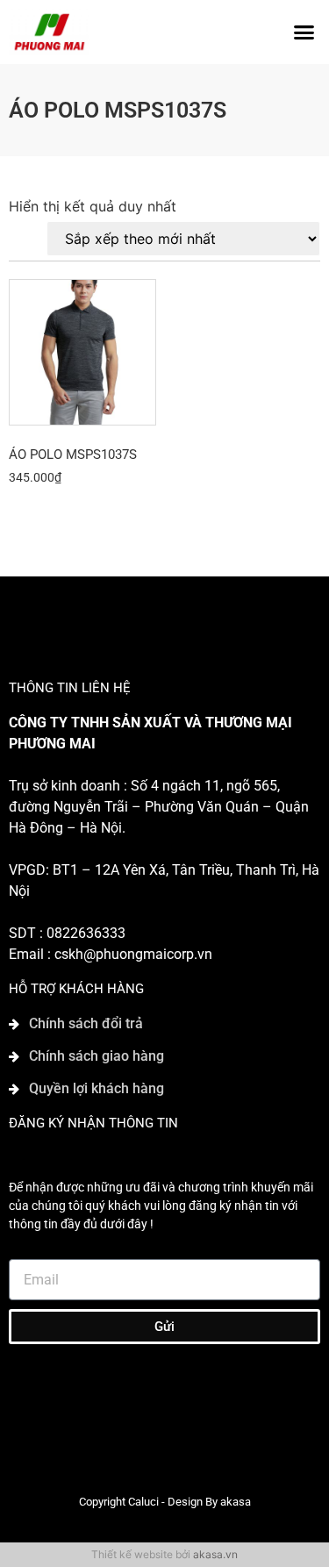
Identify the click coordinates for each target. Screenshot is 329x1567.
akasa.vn (215, 1554)
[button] (304, 32)
